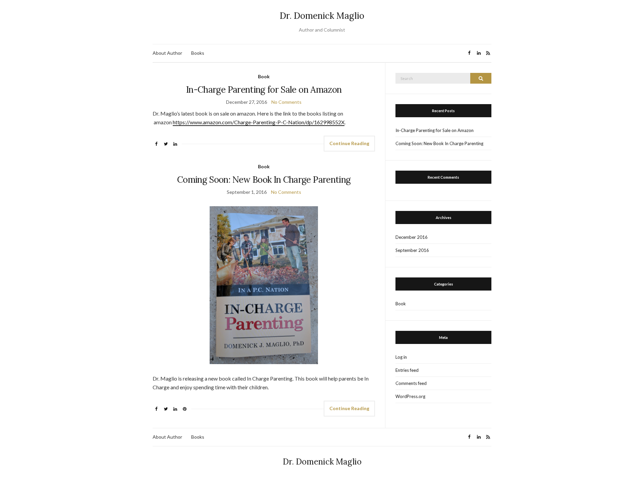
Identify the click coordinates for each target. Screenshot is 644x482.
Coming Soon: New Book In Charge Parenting (264, 179)
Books (197, 53)
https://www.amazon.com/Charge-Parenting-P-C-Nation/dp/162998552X (258, 122)
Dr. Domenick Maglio (322, 15)
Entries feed (407, 370)
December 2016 (411, 237)
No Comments (286, 102)
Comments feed (411, 383)
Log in (401, 357)
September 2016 (412, 250)
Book (264, 76)
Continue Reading (349, 143)
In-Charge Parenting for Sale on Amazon (263, 89)
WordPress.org (410, 396)
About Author (167, 53)
